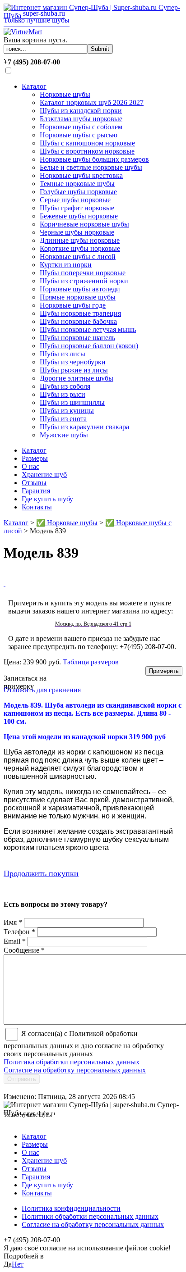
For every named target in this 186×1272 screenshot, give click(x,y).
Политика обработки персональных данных (72, 1062)
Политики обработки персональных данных (90, 1216)
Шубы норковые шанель (77, 337)
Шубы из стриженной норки (84, 281)
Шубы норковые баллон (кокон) (89, 346)
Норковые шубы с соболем (81, 127)
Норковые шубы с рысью (78, 135)
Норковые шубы (65, 94)
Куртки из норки (66, 264)
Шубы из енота (63, 418)
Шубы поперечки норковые (83, 273)
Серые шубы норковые (75, 200)
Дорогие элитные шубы (76, 378)
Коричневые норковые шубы (84, 224)
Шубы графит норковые (77, 208)
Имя (13, 922)
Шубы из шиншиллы (72, 402)
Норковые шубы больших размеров (94, 159)
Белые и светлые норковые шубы (91, 167)
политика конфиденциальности (94, 1256)
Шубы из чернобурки (73, 362)
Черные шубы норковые (77, 232)
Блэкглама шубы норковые (81, 119)
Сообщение (24, 950)
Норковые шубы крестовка (81, 175)
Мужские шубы (64, 435)
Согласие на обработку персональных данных (75, 1070)
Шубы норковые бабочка (78, 321)
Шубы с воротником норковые (87, 151)
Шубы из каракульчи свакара (84, 427)
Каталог (34, 86)
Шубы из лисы (62, 354)
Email (15, 941)
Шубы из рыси (62, 394)
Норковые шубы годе (73, 305)
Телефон (19, 932)
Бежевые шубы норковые (79, 216)
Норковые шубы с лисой (78, 256)
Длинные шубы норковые (80, 240)
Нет (17, 1264)
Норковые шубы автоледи (80, 289)
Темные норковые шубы (77, 183)
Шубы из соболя (65, 386)
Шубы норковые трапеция (80, 313)
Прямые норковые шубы (78, 297)
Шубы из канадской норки (81, 110)
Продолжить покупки (41, 873)
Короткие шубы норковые (80, 248)
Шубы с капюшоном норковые (87, 143)
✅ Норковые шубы (67, 523)
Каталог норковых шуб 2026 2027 (92, 102)
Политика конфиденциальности (71, 1208)
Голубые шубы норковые (78, 191)
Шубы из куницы (67, 410)
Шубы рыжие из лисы (74, 370)
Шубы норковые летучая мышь (88, 329)
